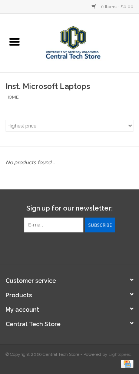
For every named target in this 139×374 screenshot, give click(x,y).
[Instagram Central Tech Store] (83, 248)
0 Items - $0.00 (116, 6)
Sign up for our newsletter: (69, 208)
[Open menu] (14, 41)
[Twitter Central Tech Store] (70, 248)
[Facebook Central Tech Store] (56, 248)
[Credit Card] (125, 363)
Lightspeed (120, 354)
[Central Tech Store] (84, 42)
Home (12, 97)
